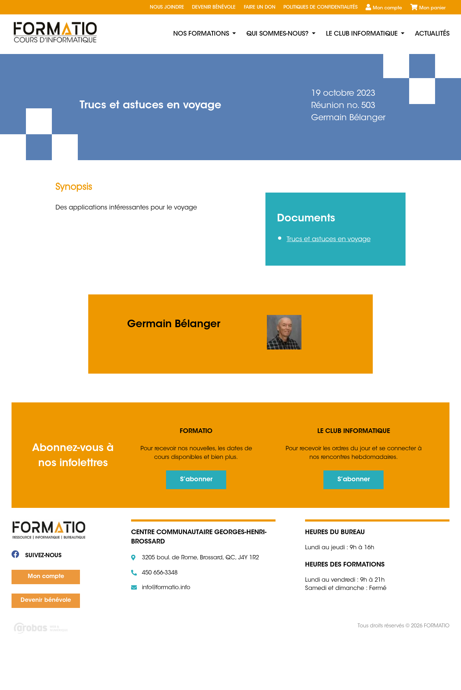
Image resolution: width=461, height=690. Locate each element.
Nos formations (201, 34)
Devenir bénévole (214, 7)
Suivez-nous (42, 556)
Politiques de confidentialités (320, 7)
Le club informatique (362, 34)
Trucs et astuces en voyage (329, 239)
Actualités (432, 34)
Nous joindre (167, 7)
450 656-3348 (160, 573)
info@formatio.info (166, 588)
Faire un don (260, 7)
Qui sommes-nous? (277, 34)
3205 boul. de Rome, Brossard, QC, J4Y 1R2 (200, 558)
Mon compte (387, 8)
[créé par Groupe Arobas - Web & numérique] (110, 629)
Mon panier (432, 8)
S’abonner (196, 480)
